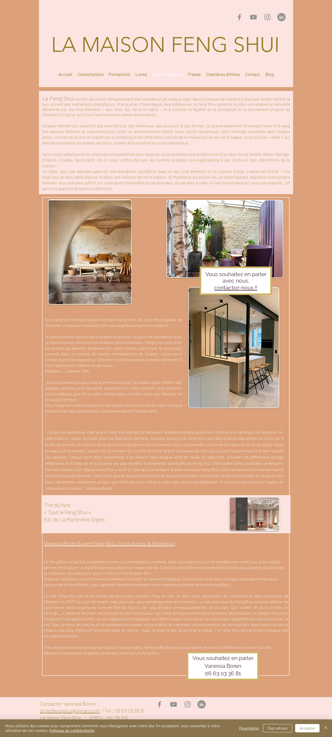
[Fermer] (326, 728)
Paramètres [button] (249, 728)
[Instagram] (267, 17)
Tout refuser (277, 728)
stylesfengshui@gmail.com (70, 710)
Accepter (307, 728)
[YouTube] (253, 17)
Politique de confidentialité (71, 730)
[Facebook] (239, 17)
